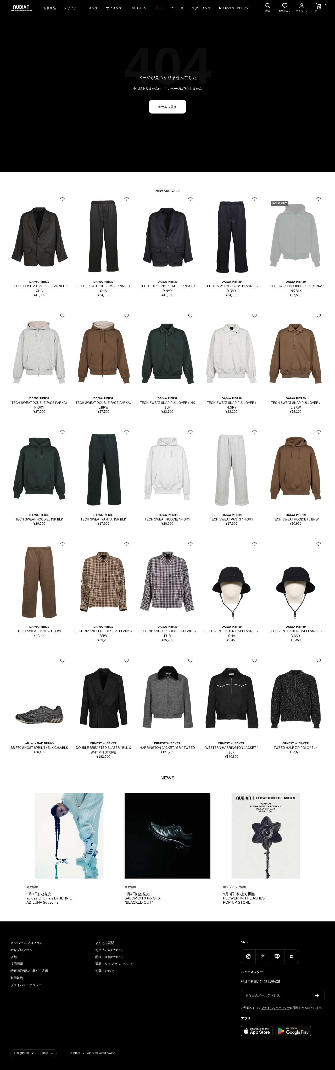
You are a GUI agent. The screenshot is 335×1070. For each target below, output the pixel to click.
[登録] (317, 995)
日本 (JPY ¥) (21, 1053)
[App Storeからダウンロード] (256, 1031)
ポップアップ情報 (234, 886)
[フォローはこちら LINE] (277, 956)
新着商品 (49, 8)
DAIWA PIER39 (39, 281)
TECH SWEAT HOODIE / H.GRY (167, 519)
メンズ (93, 8)
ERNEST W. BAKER (103, 743)
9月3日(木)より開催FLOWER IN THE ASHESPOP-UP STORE (244, 898)
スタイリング (201, 8)
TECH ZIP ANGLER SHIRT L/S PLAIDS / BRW (103, 633)
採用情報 (16, 964)
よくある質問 (104, 943)
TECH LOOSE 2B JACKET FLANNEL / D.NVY (167, 288)
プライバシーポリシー (26, 985)
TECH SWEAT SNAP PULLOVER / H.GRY (231, 405)
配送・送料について (109, 957)
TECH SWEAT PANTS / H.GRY (231, 519)
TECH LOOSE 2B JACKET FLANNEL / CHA (39, 288)
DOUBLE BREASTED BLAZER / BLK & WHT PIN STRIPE (103, 750)
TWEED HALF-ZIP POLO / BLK (295, 748)
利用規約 (16, 978)
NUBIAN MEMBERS (233, 8)
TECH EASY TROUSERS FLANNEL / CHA (103, 288)
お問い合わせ (104, 971)
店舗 (13, 957)
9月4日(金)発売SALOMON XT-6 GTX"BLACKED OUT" (142, 898)
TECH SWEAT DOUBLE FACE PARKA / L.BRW (103, 405)
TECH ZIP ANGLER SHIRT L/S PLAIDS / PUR (167, 633)
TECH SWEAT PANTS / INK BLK (103, 519)
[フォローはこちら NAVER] (291, 956)
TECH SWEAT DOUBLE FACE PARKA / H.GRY (39, 405)
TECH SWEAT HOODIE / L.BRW (296, 519)
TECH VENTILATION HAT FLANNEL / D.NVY (295, 633)
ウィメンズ (114, 8)
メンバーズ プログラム (26, 943)
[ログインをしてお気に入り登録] (62, 199)
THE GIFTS (138, 8)
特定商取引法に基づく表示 (29, 971)
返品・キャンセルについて (114, 964)
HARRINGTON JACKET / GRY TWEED (167, 748)
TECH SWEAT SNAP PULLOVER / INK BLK (167, 405)
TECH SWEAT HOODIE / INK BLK (39, 519)
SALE (158, 8)
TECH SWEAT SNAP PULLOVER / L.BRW (295, 405)
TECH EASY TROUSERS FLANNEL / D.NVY (231, 288)
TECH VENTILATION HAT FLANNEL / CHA (231, 633)
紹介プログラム (21, 950)
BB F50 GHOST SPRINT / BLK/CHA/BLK (39, 748)
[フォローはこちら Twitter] (262, 956)
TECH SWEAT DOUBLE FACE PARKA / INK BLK (295, 288)
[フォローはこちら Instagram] (248, 956)
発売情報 (32, 886)
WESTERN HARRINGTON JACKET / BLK (231, 750)
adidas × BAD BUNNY (39, 743)
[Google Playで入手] (293, 1031)
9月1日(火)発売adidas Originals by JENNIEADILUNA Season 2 (49, 898)
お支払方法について (109, 950)
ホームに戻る (167, 106)
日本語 (44, 1053)
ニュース (177, 8)
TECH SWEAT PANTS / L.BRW (39, 631)
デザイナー (72, 8)
